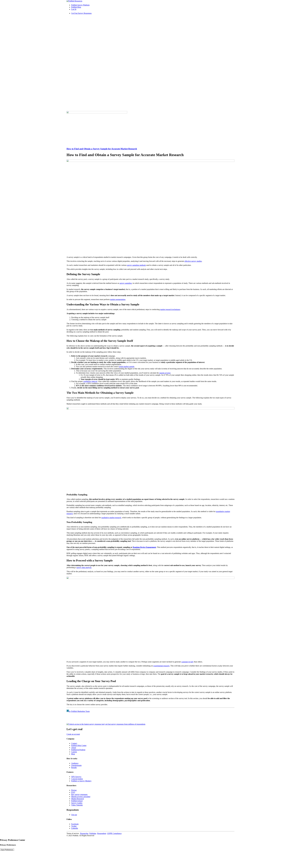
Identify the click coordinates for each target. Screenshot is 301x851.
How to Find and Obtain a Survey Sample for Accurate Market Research (102, 149)
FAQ (73, 792)
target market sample (126, 367)
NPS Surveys (76, 777)
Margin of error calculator (80, 797)
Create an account (73, 734)
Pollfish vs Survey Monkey (81, 781)
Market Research (77, 799)
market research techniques (170, 309)
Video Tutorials (77, 805)
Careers (74, 752)
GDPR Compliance (114, 833)
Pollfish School (77, 801)
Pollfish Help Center (78, 745)
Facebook (75, 824)
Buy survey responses (79, 794)
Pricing (74, 790)
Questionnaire (76, 765)
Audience (74, 763)
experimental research (161, 666)
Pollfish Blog (76, 7)
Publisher (92, 833)
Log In (73, 9)
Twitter (74, 826)
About (73, 748)
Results (74, 767)
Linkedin (74, 828)
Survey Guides (76, 803)
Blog (73, 754)
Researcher (84, 833)
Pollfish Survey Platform (80, 5)
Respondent (101, 833)
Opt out (74, 815)
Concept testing (77, 779)
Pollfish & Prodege (78, 750)
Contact (74, 743)
